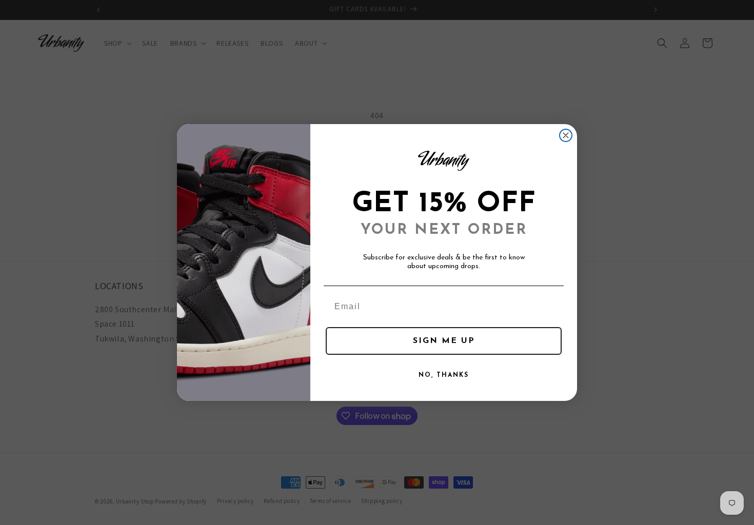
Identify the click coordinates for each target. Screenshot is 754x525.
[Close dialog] (566, 135)
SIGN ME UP (444, 341)
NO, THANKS (444, 375)
